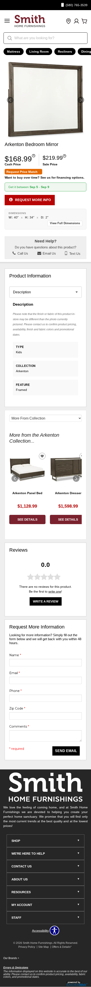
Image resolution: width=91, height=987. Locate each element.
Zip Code (17, 708)
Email (14, 673)
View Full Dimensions (65, 223)
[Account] (76, 21)
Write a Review (45, 601)
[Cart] (84, 21)
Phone (15, 691)
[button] (7, 21)
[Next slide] (76, 478)
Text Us (74, 253)
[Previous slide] (14, 478)
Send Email (66, 751)
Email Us (49, 253)
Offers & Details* (62, 946)
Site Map (43, 946)
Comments (19, 726)
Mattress (13, 51)
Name (15, 655)
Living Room (39, 51)
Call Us (22, 253)
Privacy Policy (26, 946)
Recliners (65, 51)
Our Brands (11, 958)
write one (54, 591)
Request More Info (33, 200)
